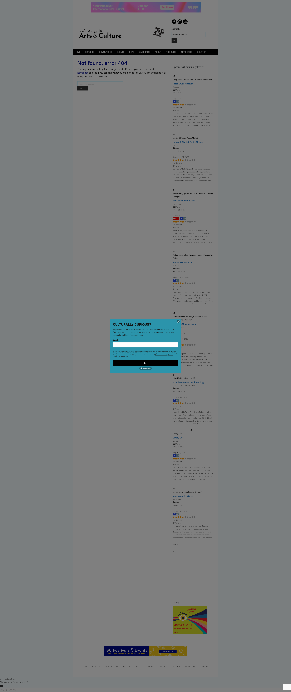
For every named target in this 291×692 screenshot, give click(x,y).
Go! (145, 363)
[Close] (178, 321)
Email (115, 340)
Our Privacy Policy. (123, 356)
